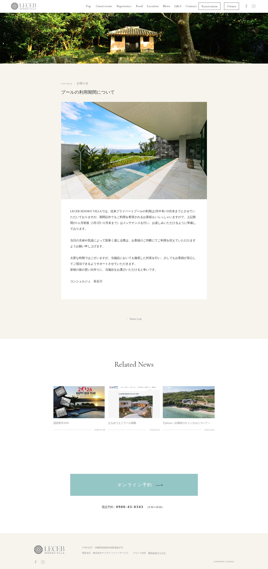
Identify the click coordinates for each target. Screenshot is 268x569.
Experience (123, 6)
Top (88, 6)
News (166, 6)
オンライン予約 (134, 484)
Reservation (209, 6)
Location (153, 6)
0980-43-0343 (129, 507)
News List (135, 319)
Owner (231, 6)
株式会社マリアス (157, 553)
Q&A (177, 6)
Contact (191, 6)
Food (139, 6)
